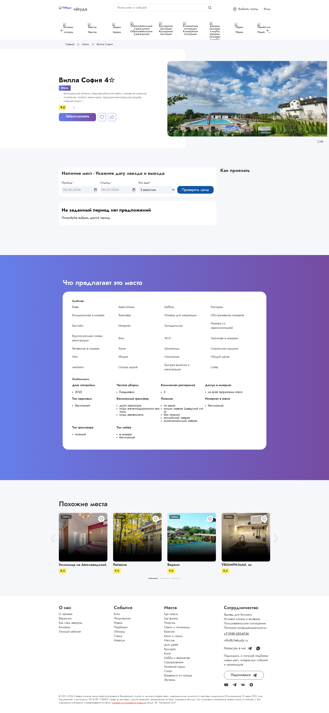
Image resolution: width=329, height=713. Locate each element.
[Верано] (191, 537)
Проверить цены (195, 190)
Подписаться (241, 675)
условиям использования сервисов (129, 703)
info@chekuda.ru (236, 640)
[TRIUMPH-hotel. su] (246, 537)
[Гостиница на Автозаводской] (83, 537)
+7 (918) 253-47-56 (236, 633)
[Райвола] (137, 537)
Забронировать (77, 116)
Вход (267, 8)
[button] (245, 9)
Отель (64, 88)
